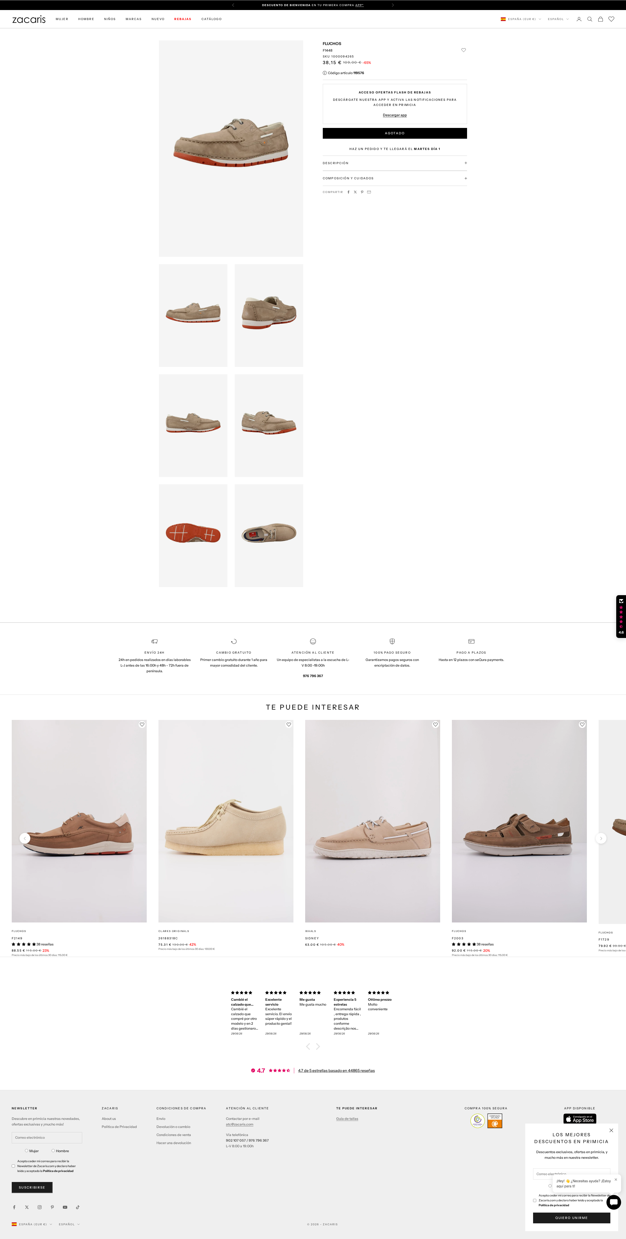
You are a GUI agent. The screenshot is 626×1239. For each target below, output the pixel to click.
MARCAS (134, 19)
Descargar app (395, 115)
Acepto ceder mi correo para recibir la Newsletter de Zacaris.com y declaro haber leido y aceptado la (574, 1200)
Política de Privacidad (119, 1127)
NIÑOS (110, 19)
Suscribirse (32, 1187)
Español (556, 19)
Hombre (62, 1151)
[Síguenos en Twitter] (26, 1207)
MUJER (62, 19)
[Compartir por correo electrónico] (369, 192)
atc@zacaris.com (239, 1124)
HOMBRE (86, 19)
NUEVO (158, 19)
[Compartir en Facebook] (348, 192)
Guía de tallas (347, 1118)
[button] (309, 1046)
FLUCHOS (332, 43)
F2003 (458, 938)
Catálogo (211, 19)
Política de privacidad (554, 1205)
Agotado (395, 133)
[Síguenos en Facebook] (14, 1207)
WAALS (310, 931)
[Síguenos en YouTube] (65, 1207)
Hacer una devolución (173, 1143)
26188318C (168, 938)
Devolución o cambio (173, 1127)
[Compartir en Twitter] (355, 192)
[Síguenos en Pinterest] (52, 1207)
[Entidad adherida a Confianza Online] (486, 1121)
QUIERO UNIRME (571, 1218)
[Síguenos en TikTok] (77, 1207)
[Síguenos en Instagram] (39, 1207)
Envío (160, 1118)
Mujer (34, 1151)
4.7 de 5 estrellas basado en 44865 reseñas (336, 1070)
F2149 (17, 938)
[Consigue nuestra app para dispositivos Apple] (579, 1119)
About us (109, 1118)
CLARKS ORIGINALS (173, 931)
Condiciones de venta (173, 1135)
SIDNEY (312, 938)
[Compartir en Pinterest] (362, 192)
